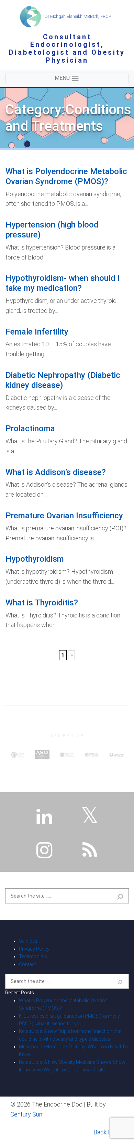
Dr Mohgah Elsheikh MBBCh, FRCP (77, 16)
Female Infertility (36, 332)
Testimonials (33, 956)
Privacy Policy (34, 949)
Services (28, 941)
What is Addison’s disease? (55, 472)
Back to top (108, 1132)
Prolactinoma (30, 428)
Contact (27, 964)
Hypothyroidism (34, 559)
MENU (63, 78)
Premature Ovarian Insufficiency (64, 515)
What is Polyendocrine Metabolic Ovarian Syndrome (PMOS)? (66, 176)
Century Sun (26, 1114)
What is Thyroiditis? (41, 602)
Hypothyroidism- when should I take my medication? (62, 283)
